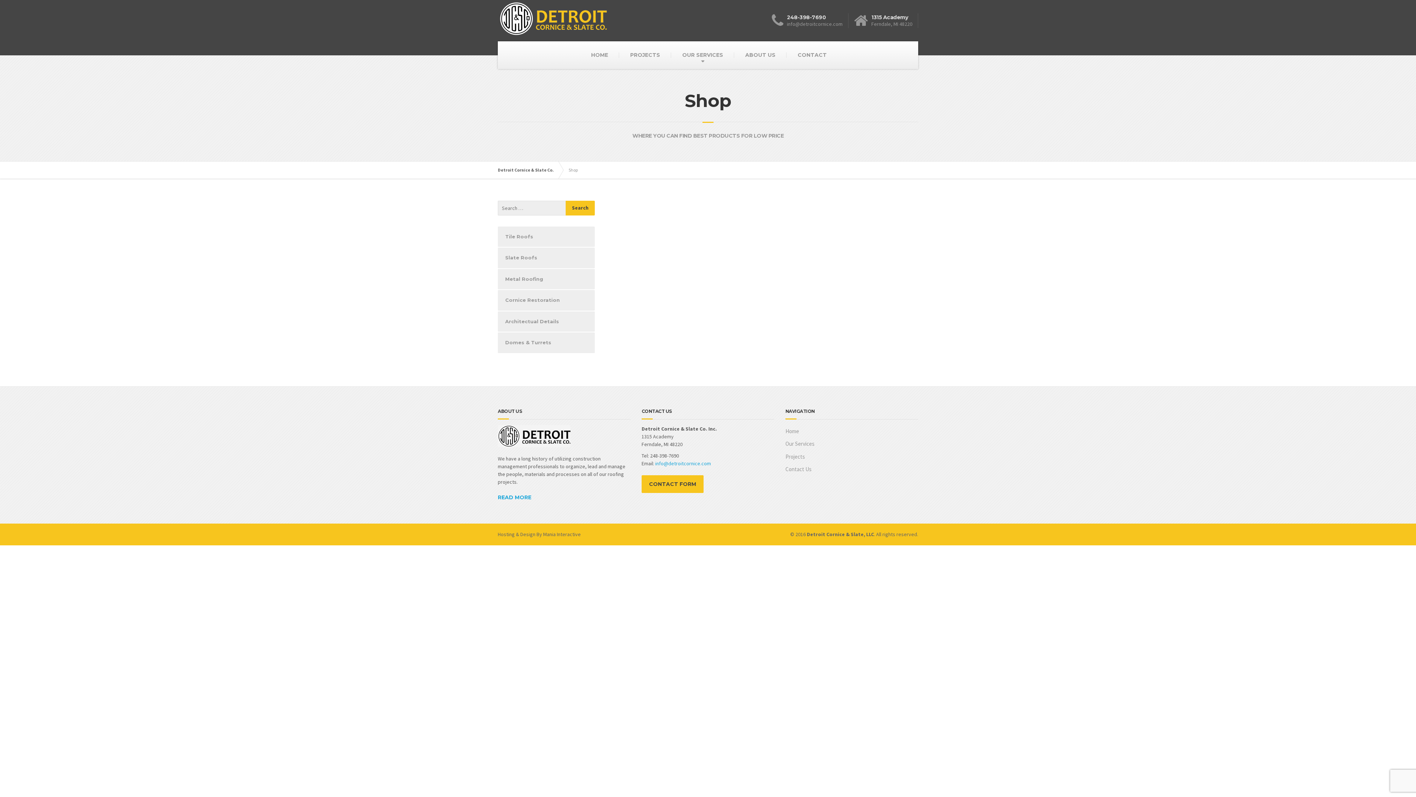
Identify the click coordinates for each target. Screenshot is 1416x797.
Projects (795, 456)
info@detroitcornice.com (683, 463)
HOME (599, 55)
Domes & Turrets (528, 342)
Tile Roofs (519, 236)
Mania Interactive (562, 534)
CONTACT (812, 55)
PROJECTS (645, 55)
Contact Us (798, 469)
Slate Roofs (521, 258)
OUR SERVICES (702, 55)
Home (792, 431)
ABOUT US (760, 55)
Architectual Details (532, 321)
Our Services (800, 443)
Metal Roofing (524, 279)
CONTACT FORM (672, 484)
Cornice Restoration (532, 300)
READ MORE (514, 497)
